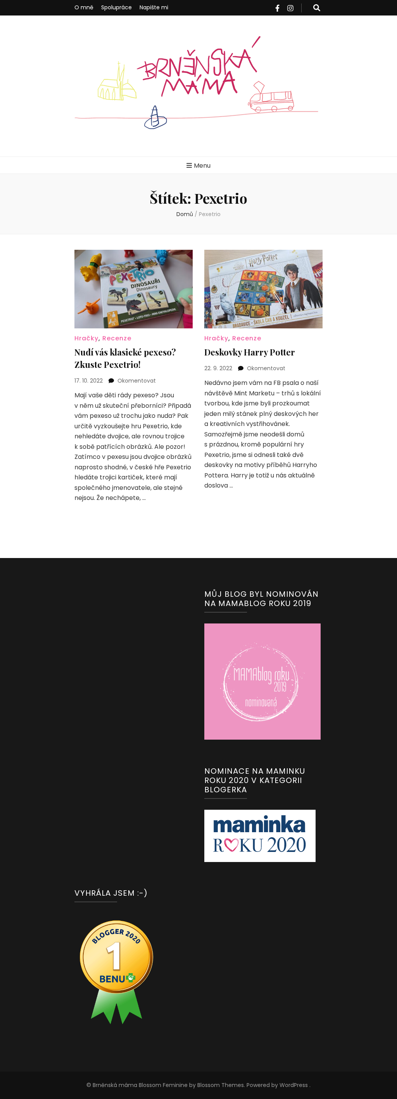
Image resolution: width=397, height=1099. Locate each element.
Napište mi (154, 7)
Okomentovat (136, 381)
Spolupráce (116, 7)
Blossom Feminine (162, 1085)
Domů (184, 214)
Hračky (86, 338)
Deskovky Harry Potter (249, 352)
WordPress (294, 1085)
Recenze (116, 338)
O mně (83, 7)
